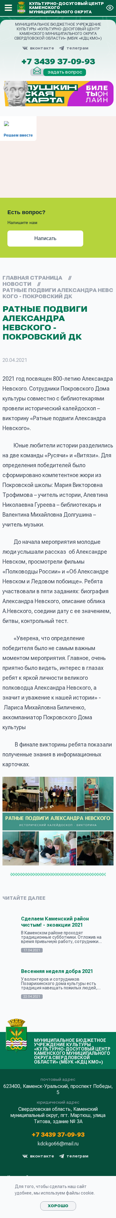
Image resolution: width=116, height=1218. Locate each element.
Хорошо (58, 1206)
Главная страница (32, 278)
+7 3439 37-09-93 (58, 62)
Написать (45, 238)
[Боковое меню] (8, 7)
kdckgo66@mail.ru (58, 1143)
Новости (16, 284)
